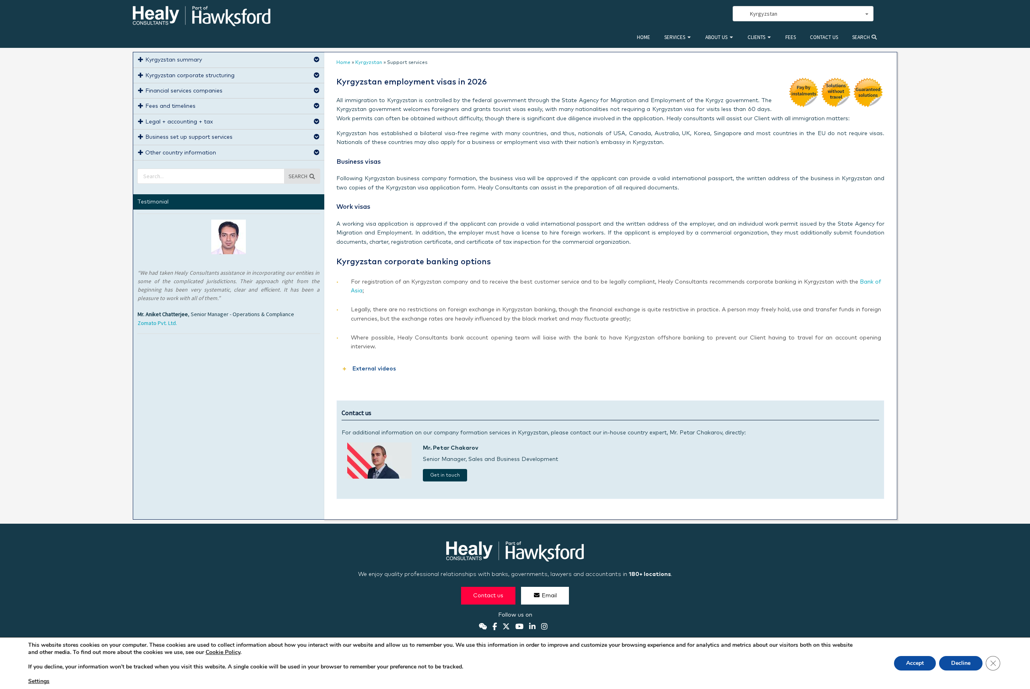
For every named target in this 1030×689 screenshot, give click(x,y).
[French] (709, 14)
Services (674, 37)
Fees (790, 37)
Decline (960, 663)
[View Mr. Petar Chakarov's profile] (379, 477)
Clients (756, 37)
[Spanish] (692, 14)
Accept (915, 663)
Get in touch (445, 475)
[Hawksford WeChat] (483, 627)
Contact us (824, 37)
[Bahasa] (718, 14)
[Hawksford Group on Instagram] (544, 627)
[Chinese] (683, 14)
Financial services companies (183, 91)
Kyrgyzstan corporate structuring (190, 75)
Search (861, 37)
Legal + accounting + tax (179, 122)
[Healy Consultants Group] (201, 22)
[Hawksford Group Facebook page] (494, 627)
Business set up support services (189, 137)
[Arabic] (700, 14)
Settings (38, 681)
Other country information (180, 153)
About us (716, 37)
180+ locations (650, 574)
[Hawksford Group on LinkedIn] (532, 627)
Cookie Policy (223, 652)
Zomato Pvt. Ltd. (157, 323)
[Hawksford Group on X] (506, 627)
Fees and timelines (170, 106)
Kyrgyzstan (368, 62)
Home (643, 37)
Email (549, 596)
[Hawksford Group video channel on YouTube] (519, 627)
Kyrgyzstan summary (173, 60)
